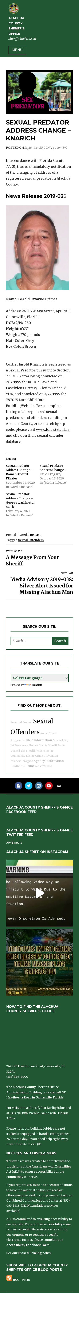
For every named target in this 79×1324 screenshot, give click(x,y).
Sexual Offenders (31, 540)
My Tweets (14, 843)
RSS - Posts (21, 1280)
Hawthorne (18, 766)
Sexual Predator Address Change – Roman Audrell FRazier (19, 472)
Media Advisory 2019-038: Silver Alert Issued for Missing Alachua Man (41, 583)
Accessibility (60, 740)
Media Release (30, 535)
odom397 (61, 148)
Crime (30, 766)
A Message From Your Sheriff (32, 557)
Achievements (45, 750)
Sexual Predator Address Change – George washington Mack (20, 500)
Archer (44, 733)
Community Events (23, 755)
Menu (17, 50)
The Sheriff (27, 750)
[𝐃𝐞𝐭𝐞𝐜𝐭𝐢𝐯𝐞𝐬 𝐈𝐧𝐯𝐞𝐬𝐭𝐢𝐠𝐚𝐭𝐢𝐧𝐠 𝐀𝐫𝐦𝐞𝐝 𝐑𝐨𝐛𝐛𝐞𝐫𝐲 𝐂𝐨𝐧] (39, 962)
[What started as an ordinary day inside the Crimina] (39, 893)
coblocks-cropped (22, 761)
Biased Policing (30, 1253)
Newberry (21, 745)
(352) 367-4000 (17, 1077)
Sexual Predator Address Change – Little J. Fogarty (53, 470)
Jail (13, 745)
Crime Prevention (46, 755)
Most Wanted (43, 766)
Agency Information (49, 761)
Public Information (38, 740)
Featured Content (21, 722)
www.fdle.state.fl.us (53, 429)
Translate (37, 685)
